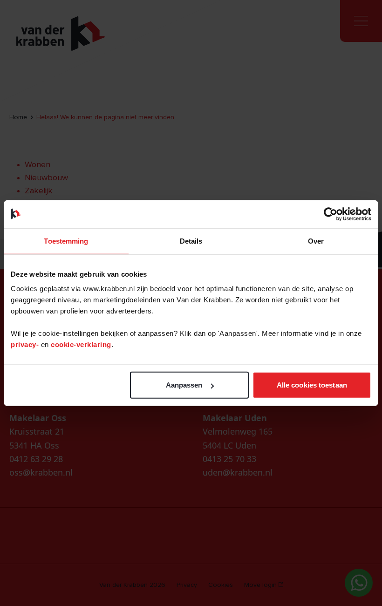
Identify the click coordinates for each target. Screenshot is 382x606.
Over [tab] (316, 241)
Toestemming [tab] (66, 241)
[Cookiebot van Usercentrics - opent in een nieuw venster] (330, 214)
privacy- (26, 344)
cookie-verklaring (81, 344)
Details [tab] (191, 241)
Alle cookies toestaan (312, 385)
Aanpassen (184, 385)
